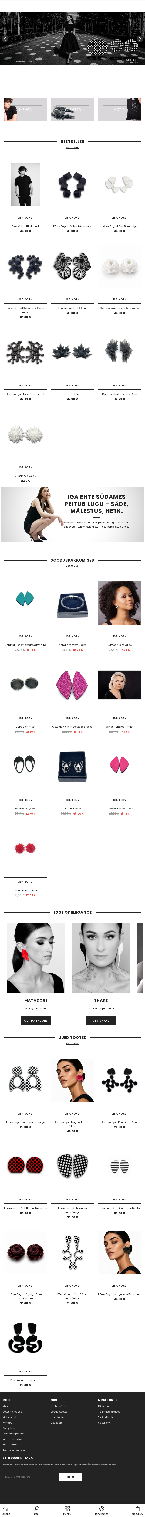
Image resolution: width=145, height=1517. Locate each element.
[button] (36, 1511)
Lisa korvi (25, 218)
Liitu (70, 1477)
